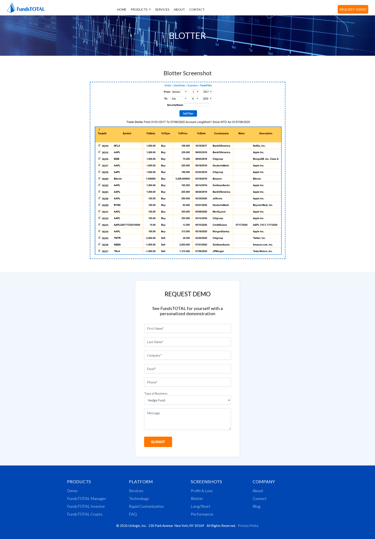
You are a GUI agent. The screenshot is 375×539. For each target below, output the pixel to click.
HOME (121, 9)
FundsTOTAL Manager (86, 498)
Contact (259, 498)
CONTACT (197, 9)
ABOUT (179, 9)
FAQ (133, 514)
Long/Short (200, 506)
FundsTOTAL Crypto (84, 514)
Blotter (197, 498)
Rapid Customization (146, 506)
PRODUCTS (139, 9)
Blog (256, 506)
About (258, 490)
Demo (72, 490)
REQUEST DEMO (353, 9)
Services (136, 490)
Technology (139, 498)
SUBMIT (158, 442)
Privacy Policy (248, 526)
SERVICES (162, 9)
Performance (202, 514)
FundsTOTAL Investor (86, 506)
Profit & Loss (202, 490)
